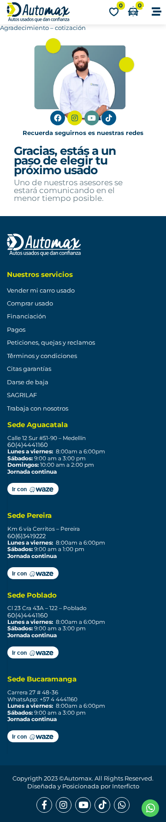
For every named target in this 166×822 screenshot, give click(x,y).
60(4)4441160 (27, 444)
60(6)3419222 (26, 536)
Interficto (125, 786)
